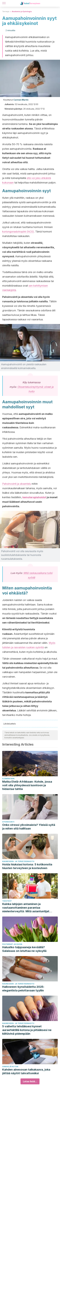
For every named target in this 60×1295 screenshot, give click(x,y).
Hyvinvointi (8, 822)
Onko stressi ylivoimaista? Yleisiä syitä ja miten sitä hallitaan (28, 826)
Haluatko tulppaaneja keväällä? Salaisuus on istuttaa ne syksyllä (24, 949)
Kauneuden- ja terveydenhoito (18, 861)
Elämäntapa (8, 779)
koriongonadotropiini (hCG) (18, 231)
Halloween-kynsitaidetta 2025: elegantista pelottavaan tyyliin (23, 988)
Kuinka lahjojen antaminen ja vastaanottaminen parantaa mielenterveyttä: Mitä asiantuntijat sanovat (25, 907)
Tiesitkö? (7, 901)
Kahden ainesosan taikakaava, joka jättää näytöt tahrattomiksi (26, 1071)
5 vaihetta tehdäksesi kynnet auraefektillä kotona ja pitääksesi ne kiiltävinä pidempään (26, 1030)
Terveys (5, 11)
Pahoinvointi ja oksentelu (16, 483)
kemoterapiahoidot (34, 497)
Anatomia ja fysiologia (22, 11)
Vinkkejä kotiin (10, 1066)
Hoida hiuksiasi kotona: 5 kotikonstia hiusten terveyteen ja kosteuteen (27, 866)
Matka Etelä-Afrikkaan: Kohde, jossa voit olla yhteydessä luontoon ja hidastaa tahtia (27, 785)
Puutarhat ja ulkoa (12, 944)
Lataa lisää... (30, 1081)
